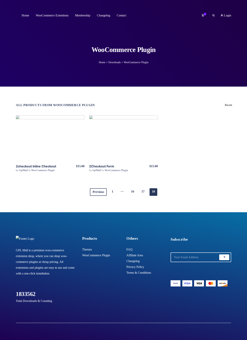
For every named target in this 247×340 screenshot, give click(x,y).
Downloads (114, 62)
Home (102, 62)
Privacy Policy (135, 266)
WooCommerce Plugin (43, 170)
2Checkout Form (101, 166)
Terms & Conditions (138, 272)
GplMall (24, 170)
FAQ (129, 249)
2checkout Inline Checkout (36, 166)
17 (143, 191)
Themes (87, 249)
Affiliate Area (134, 255)
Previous (98, 191)
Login (227, 15)
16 (132, 191)
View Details (50, 138)
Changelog (133, 261)
